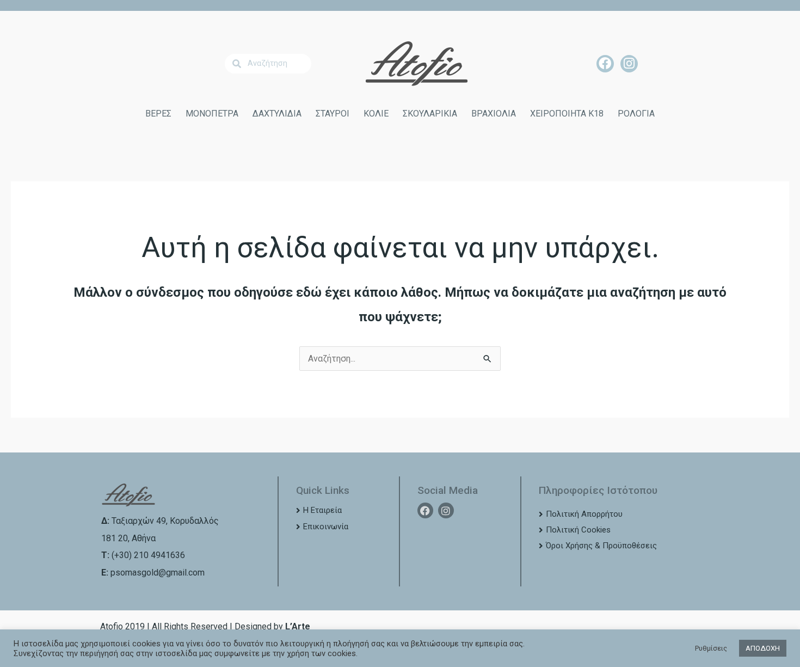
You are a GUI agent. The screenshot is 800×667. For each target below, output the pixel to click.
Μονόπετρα (212, 113)
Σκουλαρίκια (430, 113)
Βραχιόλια (493, 113)
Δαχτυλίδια (277, 113)
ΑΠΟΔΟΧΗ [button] (763, 648)
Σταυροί (332, 113)
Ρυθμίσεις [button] (711, 648)
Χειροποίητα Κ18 (567, 113)
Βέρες (158, 113)
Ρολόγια (636, 113)
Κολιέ (376, 113)
